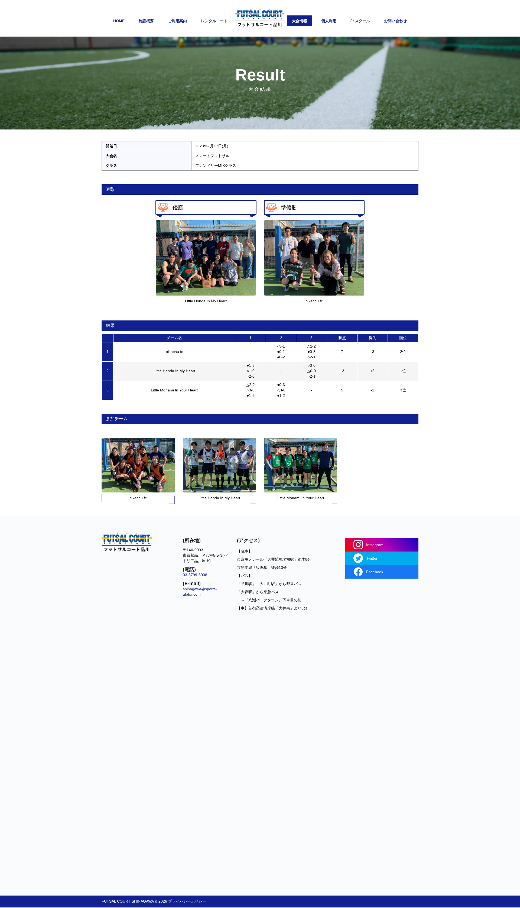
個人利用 (328, 21)
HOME (119, 21)
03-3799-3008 (195, 575)
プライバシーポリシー (187, 901)
